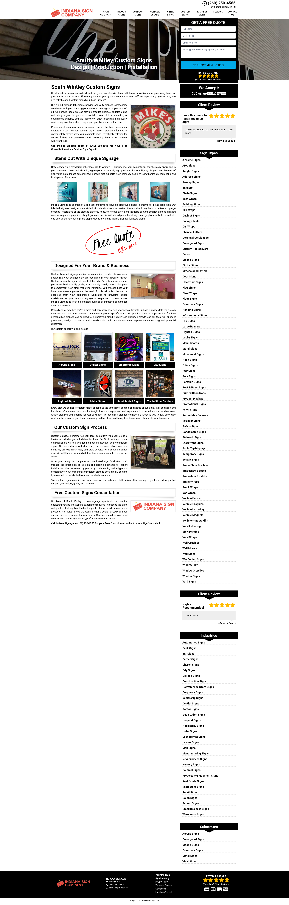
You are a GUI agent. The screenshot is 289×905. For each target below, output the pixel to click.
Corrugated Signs (193, 243)
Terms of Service (163, 885)
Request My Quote (207, 65)
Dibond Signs (190, 259)
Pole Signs (189, 376)
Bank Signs (189, 648)
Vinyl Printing (190, 531)
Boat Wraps (189, 198)
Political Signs (191, 770)
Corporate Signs (192, 692)
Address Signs (191, 176)
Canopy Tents (190, 221)
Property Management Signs (200, 775)
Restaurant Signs (193, 786)
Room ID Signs (191, 420)
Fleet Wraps (189, 293)
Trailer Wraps (190, 481)
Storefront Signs (193, 442)
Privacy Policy (161, 882)
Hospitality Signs (193, 725)
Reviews (218, 11)
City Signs (188, 670)
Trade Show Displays (195, 465)
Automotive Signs (193, 642)
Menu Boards (190, 343)
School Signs (190, 803)
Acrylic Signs (190, 171)
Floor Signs (189, 298)
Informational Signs (194, 315)
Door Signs (189, 276)
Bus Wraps (188, 210)
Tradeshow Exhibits (194, 476)
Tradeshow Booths (194, 470)
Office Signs (190, 365)
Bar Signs (188, 653)
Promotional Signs (194, 404)
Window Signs (191, 576)
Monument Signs (193, 354)
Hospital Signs (191, 720)
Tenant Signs (190, 459)
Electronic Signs (192, 282)
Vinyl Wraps (189, 537)
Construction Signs (194, 681)
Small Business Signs (195, 808)
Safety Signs (190, 426)
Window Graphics (193, 570)
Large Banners (191, 326)
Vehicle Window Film (195, 520)
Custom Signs (185, 13)
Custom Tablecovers (195, 248)
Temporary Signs (193, 454)
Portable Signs (191, 381)
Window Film (190, 565)
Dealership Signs (192, 697)
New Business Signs (194, 759)
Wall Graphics (190, 542)
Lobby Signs (190, 337)
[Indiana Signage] (73, 883)
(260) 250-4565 (221, 3)
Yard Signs (189, 581)
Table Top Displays (193, 448)
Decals (186, 254)
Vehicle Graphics (193, 504)
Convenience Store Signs (198, 686)
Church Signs (190, 664)
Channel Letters (192, 232)
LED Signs (188, 320)
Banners (187, 187)
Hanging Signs (191, 309)
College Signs (191, 675)
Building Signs (191, 204)
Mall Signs (189, 747)
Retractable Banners (195, 415)
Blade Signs (189, 193)
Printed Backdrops (194, 393)
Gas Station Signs (193, 714)
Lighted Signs (191, 331)
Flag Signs (189, 287)
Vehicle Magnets (192, 515)
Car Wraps (188, 226)
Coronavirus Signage (195, 237)
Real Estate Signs (193, 781)
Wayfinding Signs (193, 559)
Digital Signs (190, 265)
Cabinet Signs (191, 215)
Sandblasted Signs (194, 431)
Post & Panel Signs (194, 387)
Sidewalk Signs (192, 437)
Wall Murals (189, 548)
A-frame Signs (191, 160)
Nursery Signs (191, 764)
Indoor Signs (121, 13)
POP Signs (188, 370)
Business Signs (202, 13)
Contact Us (233, 13)
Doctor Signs (190, 709)
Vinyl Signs (170, 13)
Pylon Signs (189, 409)
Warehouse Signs (193, 814)
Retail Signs (189, 792)
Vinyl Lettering (191, 526)
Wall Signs (188, 553)
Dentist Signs (190, 703)
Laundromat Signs (193, 736)
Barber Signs (190, 659)
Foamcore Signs (192, 304)
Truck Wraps (190, 487)
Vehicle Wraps (155, 13)
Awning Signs (190, 182)
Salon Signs (189, 797)
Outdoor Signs (137, 13)
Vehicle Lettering (193, 509)
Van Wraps (189, 492)
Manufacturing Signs (195, 753)
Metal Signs (189, 348)
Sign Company (106, 13)
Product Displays (192, 398)
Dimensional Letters (194, 271)
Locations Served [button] (163, 892)
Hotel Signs (189, 731)
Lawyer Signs (190, 742)
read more (192, 615)
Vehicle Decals (191, 498)
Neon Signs (189, 359)
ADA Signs (188, 165)
